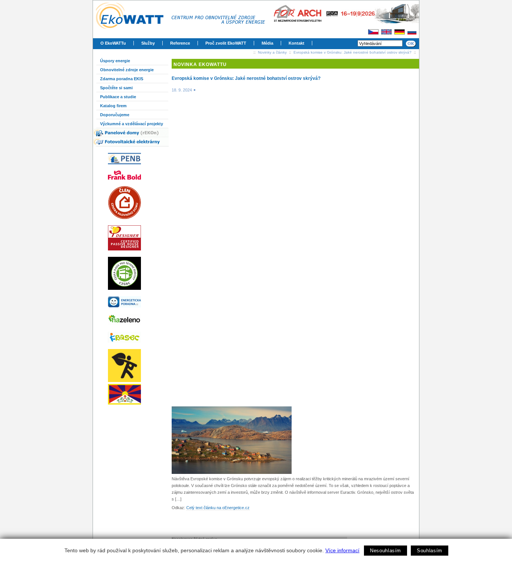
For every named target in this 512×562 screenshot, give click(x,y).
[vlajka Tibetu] (134, 394)
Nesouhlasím (385, 550)
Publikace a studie (118, 96)
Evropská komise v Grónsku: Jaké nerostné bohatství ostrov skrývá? (352, 52)
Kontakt (296, 43)
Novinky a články (272, 52)
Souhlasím (429, 550)
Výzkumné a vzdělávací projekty (131, 123)
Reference (180, 43)
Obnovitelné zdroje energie (127, 69)
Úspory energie (115, 60)
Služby (148, 43)
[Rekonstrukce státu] (134, 365)
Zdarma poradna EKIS (121, 78)
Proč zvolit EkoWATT (225, 43)
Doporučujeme (114, 114)
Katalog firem (113, 105)
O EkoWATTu (113, 43)
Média (267, 43)
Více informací (342, 550)
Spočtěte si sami (116, 87)
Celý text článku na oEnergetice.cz (218, 507)
